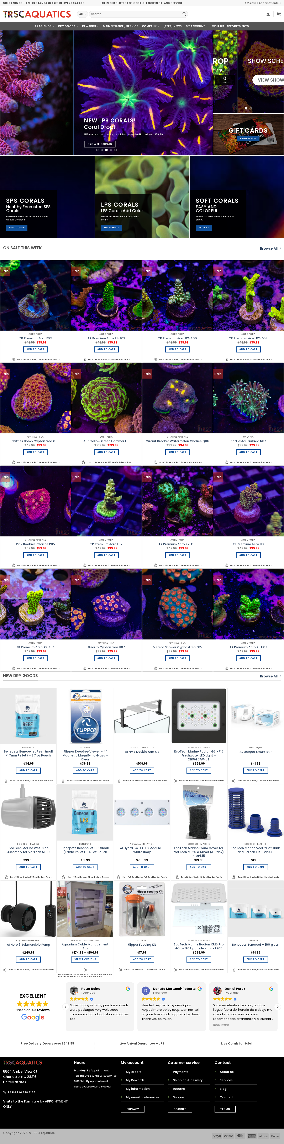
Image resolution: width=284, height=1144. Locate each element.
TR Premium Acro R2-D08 (248, 338)
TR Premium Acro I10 (248, 544)
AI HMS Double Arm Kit (142, 752)
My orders (133, 1072)
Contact (226, 1097)
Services (226, 1080)
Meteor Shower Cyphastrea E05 (177, 647)
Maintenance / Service (120, 26)
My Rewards (135, 1080)
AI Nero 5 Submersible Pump (28, 945)
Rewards (89, 26)
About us (227, 1072)
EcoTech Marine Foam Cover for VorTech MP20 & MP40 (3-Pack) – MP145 (199, 852)
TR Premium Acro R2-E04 (35, 647)
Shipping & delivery (188, 1080)
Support (179, 1097)
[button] (268, 14)
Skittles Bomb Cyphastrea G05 (35, 441)
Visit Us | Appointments (230, 26)
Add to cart (35, 349)
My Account (195, 26)
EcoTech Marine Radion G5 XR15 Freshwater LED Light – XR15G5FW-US (198, 755)
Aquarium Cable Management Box (85, 946)
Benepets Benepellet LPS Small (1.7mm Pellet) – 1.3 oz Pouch (85, 850)
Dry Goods (66, 26)
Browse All (269, 248)
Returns (179, 1089)
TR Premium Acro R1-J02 (106, 338)
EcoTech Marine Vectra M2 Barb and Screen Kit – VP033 (255, 850)
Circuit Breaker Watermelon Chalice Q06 (177, 441)
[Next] (203, 92)
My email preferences (142, 1097)
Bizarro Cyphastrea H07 (106, 647)
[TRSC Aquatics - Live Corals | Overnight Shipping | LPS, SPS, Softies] (37, 14)
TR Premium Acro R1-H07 (248, 647)
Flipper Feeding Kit (142, 945)
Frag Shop (43, 26)
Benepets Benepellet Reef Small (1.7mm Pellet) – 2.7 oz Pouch (28, 753)
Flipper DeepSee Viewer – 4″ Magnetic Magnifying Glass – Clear (85, 755)
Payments (180, 1072)
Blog (223, 1089)
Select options (85, 959)
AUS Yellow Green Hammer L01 (106, 441)
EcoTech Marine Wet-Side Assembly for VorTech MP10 (28, 850)
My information (138, 1089)
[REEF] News (172, 26)
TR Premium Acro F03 (35, 338)
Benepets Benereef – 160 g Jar (255, 945)
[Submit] (184, 14)
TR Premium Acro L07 (106, 544)
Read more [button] (149, 1025)
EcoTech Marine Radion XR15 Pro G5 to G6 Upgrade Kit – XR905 (199, 946)
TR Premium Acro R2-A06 (177, 338)
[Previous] (10, 92)
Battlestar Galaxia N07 (248, 441)
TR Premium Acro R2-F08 (177, 544)
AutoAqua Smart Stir (256, 752)
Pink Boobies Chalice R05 (35, 544)
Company (149, 26)
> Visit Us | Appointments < (263, 3)
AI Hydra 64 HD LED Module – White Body (142, 850)
